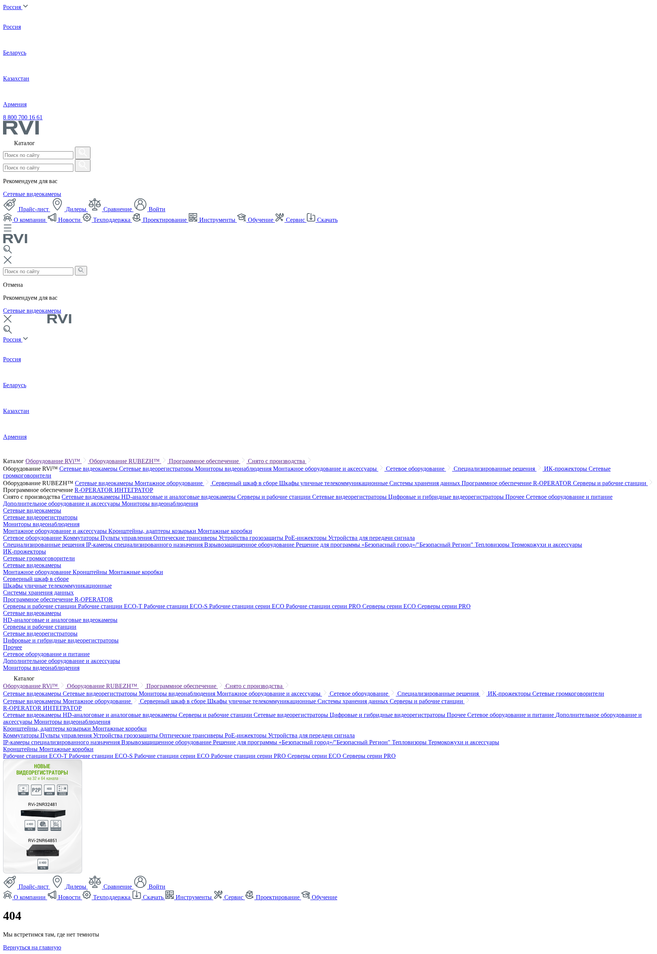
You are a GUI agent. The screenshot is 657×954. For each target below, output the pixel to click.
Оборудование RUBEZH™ (125, 461)
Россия (12, 7)
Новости (69, 220)
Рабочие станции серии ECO (247, 606)
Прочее (515, 497)
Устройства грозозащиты (252, 538)
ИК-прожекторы (566, 468)
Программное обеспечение (204, 461)
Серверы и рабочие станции (610, 483)
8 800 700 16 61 (23, 117)
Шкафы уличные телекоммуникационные (334, 483)
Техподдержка (112, 220)
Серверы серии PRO (444, 606)
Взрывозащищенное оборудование (250, 544)
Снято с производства (277, 461)
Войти (156, 209)
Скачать (327, 220)
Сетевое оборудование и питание (569, 497)
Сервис (295, 220)
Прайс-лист (33, 209)
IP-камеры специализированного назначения (145, 544)
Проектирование (164, 220)
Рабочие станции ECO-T (111, 606)
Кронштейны (91, 572)
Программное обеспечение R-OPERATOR (517, 483)
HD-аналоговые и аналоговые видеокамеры (179, 497)
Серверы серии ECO (389, 606)
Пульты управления (126, 538)
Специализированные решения (495, 468)
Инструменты (217, 220)
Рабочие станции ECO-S (176, 606)
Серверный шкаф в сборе (245, 483)
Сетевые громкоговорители (39, 558)
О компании (29, 220)
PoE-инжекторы (306, 538)
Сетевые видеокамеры (32, 194)
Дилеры (76, 209)
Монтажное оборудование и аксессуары (325, 468)
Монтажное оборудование (169, 483)
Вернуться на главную (32, 947)
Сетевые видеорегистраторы (157, 468)
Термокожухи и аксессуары (546, 544)
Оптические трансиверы (186, 538)
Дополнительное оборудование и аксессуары (62, 503)
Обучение (260, 220)
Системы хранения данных (425, 483)
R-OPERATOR (94, 490)
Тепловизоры (493, 544)
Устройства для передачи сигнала (371, 538)
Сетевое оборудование (416, 468)
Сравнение (117, 209)
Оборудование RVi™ (53, 461)
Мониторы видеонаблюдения (234, 468)
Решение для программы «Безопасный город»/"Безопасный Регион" (385, 544)
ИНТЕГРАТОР (133, 490)
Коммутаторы (81, 538)
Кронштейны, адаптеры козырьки (153, 531)
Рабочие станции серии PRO (324, 606)
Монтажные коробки (225, 531)
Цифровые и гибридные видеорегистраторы (446, 497)
